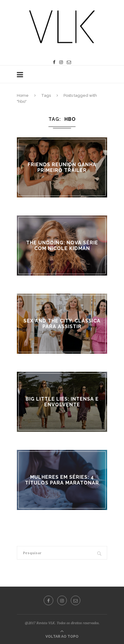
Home (23, 95)
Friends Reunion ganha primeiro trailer (62, 167)
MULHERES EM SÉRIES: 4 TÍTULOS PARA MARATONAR (62, 480)
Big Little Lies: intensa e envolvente (62, 401)
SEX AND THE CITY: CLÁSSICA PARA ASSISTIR (62, 323)
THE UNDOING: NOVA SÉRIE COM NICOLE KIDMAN (62, 245)
